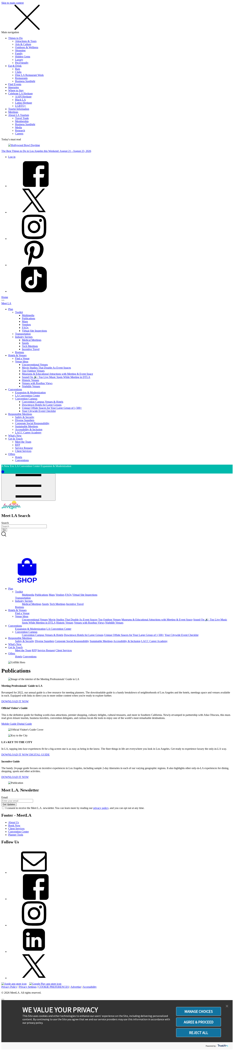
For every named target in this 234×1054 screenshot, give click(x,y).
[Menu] (28, 487)
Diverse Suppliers (24, 420)
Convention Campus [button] (26, 631)
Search (5, 522)
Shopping (20, 50)
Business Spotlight (25, 81)
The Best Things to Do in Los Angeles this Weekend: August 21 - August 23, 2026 (46, 151)
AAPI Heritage (23, 96)
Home (4, 297)
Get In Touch (15, 438)
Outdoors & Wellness (26, 47)
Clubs (18, 72)
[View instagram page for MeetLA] (34, 925)
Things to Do (15, 38)
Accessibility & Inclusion (28, 429)
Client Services (23, 451)
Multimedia (28, 315)
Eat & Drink (15, 65)
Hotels (18, 457)
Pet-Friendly (21, 62)
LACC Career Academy (28, 432)
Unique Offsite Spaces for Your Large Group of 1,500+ (52, 407)
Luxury (19, 59)
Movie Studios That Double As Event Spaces (46, 367)
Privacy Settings (27, 986)
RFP (17, 444)
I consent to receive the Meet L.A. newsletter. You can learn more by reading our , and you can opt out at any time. (74, 808)
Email (4, 797)
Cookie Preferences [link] (53, 986)
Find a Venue (22, 358)
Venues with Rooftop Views (37, 383)
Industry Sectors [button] (24, 600)
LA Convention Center (27, 395)
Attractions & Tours (25, 41)
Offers (11, 454)
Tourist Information (18, 108)
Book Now (14, 825)
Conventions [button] (15, 625)
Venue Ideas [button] (21, 616)
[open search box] (117, 545)
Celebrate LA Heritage (20, 93)
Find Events (14, 84)
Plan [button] (10, 588)
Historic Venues (30, 380)
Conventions (15, 389)
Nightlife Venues (31, 386)
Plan (10, 309)
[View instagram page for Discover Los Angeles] (34, 238)
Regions (19, 352)
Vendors (26, 324)
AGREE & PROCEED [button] (198, 1022)
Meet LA (6, 303)
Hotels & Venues (17, 355)
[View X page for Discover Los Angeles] (34, 212)
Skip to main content (12, 2)
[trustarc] (222, 1045)
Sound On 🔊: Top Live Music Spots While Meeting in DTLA (56, 377)
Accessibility (90, 986)
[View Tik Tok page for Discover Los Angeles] (34, 291)
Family (19, 53)
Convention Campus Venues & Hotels (42, 401)
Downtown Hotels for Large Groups (41, 404)
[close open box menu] (27, 29)
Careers (19, 133)
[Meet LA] (11, 508)
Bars (17, 68)
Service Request (24, 447)
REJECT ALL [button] (198, 1032)
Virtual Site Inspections (34, 330)
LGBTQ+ (20, 105)
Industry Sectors (24, 336)
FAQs (25, 327)
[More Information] (2, 471)
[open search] (117, 545)
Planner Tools (15, 834)
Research (20, 130)
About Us (13, 822)
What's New (15, 435)
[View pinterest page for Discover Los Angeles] (34, 265)
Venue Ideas (21, 361)
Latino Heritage (23, 102)
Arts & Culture (23, 44)
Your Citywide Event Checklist (39, 411)
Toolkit (19, 312)
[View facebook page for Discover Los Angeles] (34, 185)
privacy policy (100, 808)
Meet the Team (23, 441)
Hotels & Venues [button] (17, 610)
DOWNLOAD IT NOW (15, 701)
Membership (22, 121)
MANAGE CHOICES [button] (198, 1011)
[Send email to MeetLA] (34, 872)
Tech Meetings (30, 346)
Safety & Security (24, 417)
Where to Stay (16, 90)
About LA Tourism (18, 115)
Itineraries (13, 87)
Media (18, 127)
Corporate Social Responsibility (32, 423)
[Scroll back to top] (2, 999)
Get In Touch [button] (15, 647)
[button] (227, 1006)
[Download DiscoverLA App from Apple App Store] (14, 983)
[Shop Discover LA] (28, 582)
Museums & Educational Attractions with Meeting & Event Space (57, 373)
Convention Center (18, 831)
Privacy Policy (9, 986)
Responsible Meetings (20, 414)
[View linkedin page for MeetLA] (34, 951)
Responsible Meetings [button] (20, 638)
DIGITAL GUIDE (39, 754)
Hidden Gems (22, 56)
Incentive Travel (30, 349)
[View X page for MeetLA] (34, 977)
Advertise (76, 986)
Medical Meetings (31, 339)
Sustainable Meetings (26, 426)
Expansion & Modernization (30, 392)
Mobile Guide (9, 723)
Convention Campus (26, 398)
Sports (25, 343)
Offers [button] (11, 653)
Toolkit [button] (19, 591)
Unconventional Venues (35, 364)
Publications (28, 318)
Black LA (20, 99)
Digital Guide (24, 723)
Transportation (23, 333)
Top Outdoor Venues (33, 370)
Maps (25, 321)
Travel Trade (22, 118)
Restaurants (21, 78)
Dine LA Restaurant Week (29, 75)
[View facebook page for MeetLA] (34, 898)
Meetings (13, 112)
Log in (11, 156)
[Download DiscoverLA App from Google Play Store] (45, 983)
